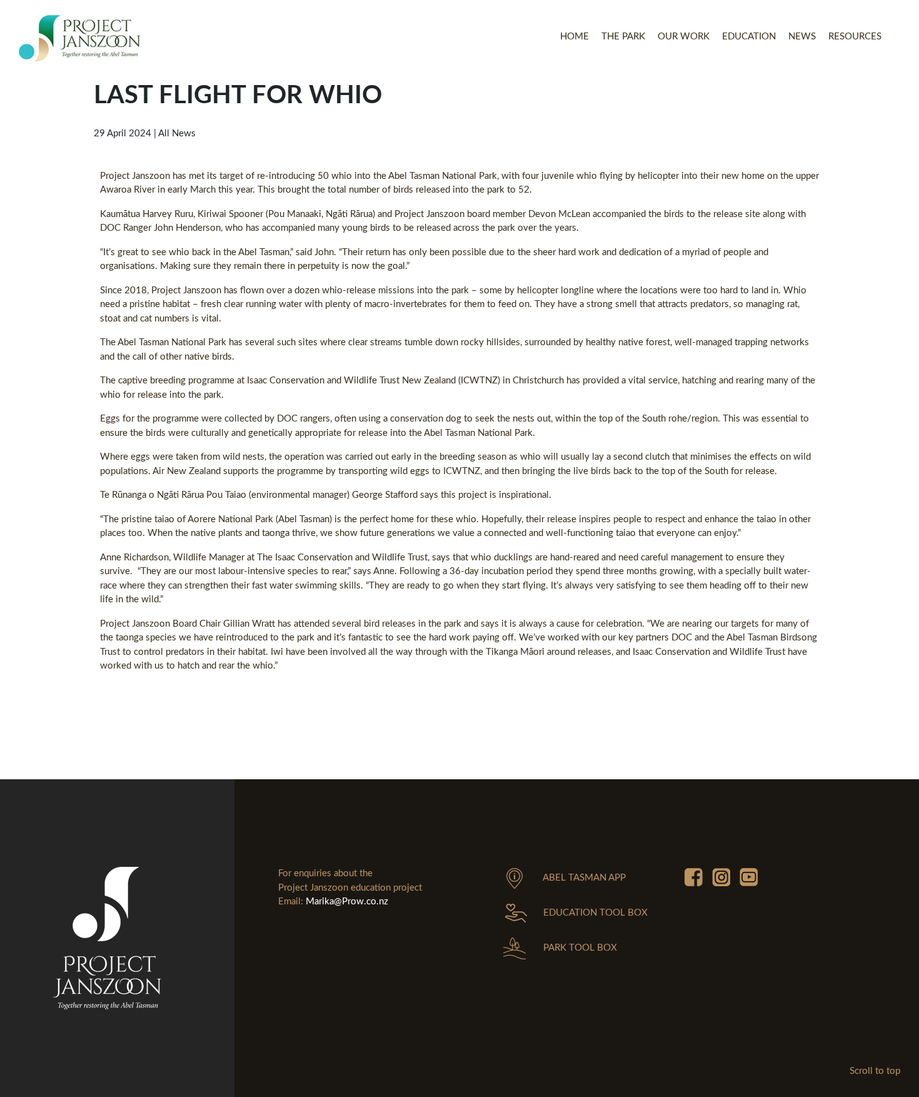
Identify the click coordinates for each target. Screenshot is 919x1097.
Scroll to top (875, 1071)
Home (574, 36)
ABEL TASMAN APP (584, 877)
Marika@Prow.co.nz (347, 901)
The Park (623, 36)
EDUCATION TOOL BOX (595, 913)
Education (749, 36)
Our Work (684, 36)
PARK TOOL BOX (580, 948)
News (802, 36)
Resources (854, 36)
